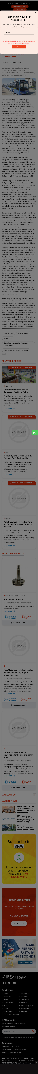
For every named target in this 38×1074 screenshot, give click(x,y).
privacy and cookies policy (24, 41)
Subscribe (19, 46)
